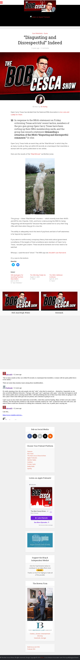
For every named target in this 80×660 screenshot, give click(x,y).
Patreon (29, 451)
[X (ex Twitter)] (34, 436)
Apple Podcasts (32, 458)
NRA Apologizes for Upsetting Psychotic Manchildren (17, 277)
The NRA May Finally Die (38, 275)
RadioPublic (31, 466)
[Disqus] (40, 343)
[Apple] (40, 436)
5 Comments (45, 48)
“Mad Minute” (36, 154)
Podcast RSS (31, 649)
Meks (42, 657)
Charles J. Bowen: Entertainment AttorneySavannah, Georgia (40, 636)
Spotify (29, 468)
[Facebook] (29, 436)
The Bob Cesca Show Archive (36, 456)
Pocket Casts (31, 464)
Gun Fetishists (37, 33)
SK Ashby (44, 107)
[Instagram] (45, 436)
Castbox (29, 462)
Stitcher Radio (31, 460)
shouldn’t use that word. (57, 253)
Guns (46, 33)
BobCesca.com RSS (33, 647)
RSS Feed (30, 454)
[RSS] (50, 436)
